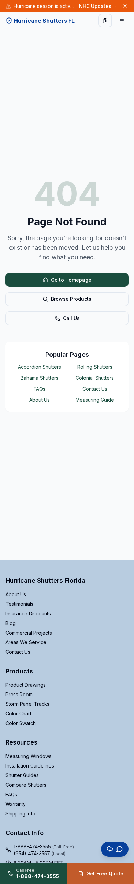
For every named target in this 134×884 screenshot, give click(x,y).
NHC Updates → (98, 6)
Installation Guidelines (29, 766)
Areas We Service (25, 642)
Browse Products (71, 299)
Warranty (15, 804)
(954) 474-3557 (39, 853)
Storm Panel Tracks (27, 704)
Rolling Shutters (94, 367)
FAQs (39, 389)
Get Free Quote (104, 873)
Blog (10, 623)
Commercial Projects (28, 633)
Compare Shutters (25, 785)
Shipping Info (20, 814)
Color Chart (18, 713)
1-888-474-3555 (44, 846)
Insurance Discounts (28, 613)
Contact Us (94, 389)
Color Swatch (20, 723)
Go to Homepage (71, 280)
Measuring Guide (95, 400)
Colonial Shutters (95, 378)
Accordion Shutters (39, 367)
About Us (39, 400)
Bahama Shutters (39, 378)
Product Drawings (25, 685)
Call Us (71, 318)
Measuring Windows (28, 756)
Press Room (19, 694)
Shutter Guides (22, 775)
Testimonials (19, 604)
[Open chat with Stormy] (115, 849)
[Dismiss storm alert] (125, 6)
